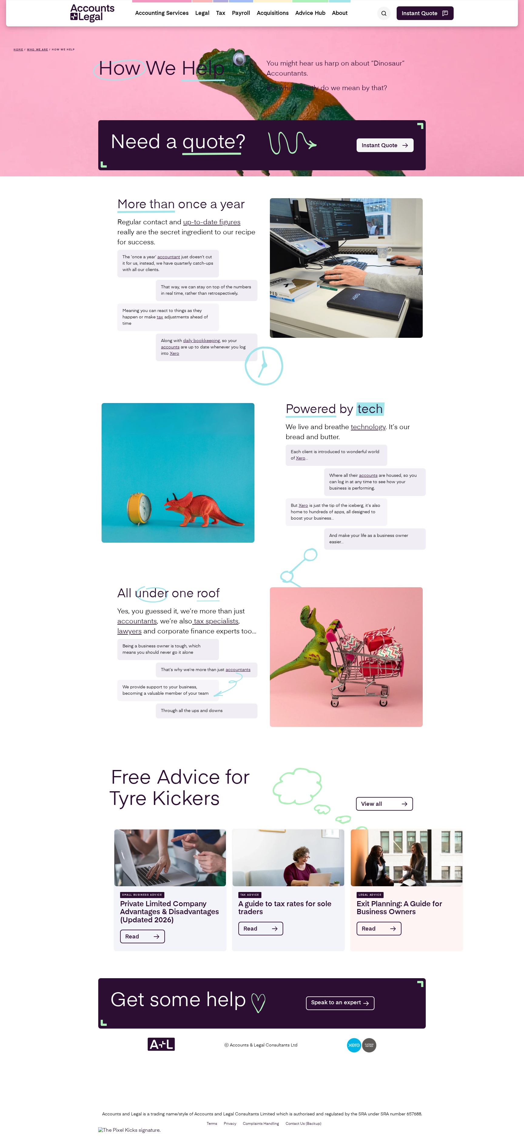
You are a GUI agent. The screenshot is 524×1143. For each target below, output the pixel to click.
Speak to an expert (336, 1003)
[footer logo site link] (161, 1049)
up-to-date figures (211, 222)
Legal (202, 13)
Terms (212, 1124)
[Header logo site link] (90, 13)
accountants (137, 621)
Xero (174, 353)
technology (368, 427)
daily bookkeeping (201, 341)
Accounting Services (162, 13)
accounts (170, 347)
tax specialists (215, 621)
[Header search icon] (384, 13)
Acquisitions (273, 13)
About (340, 13)
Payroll (241, 13)
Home (18, 50)
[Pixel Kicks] (130, 1130)
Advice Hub (310, 13)
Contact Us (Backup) (303, 1124)
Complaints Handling (261, 1124)
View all (371, 804)
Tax (220, 13)
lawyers (129, 631)
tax (160, 317)
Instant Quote (420, 13)
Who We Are (37, 50)
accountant (168, 257)
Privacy (230, 1124)
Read (132, 937)
